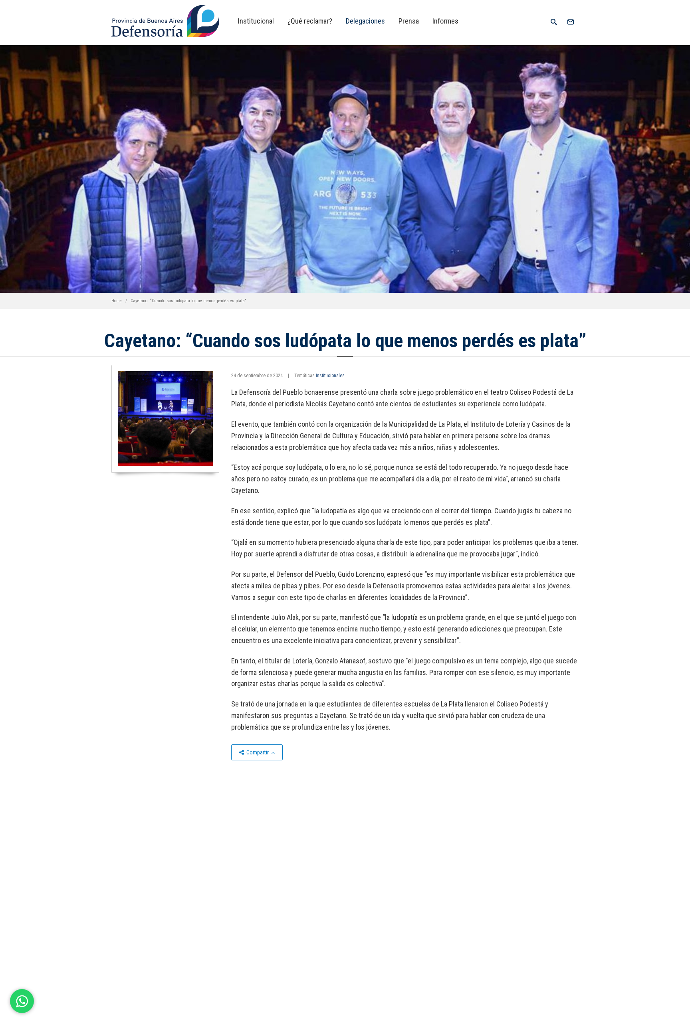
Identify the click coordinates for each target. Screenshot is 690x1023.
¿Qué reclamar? (310, 21)
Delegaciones (365, 21)
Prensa (409, 21)
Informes (445, 21)
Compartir (257, 752)
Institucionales (330, 375)
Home (116, 300)
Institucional (256, 21)
